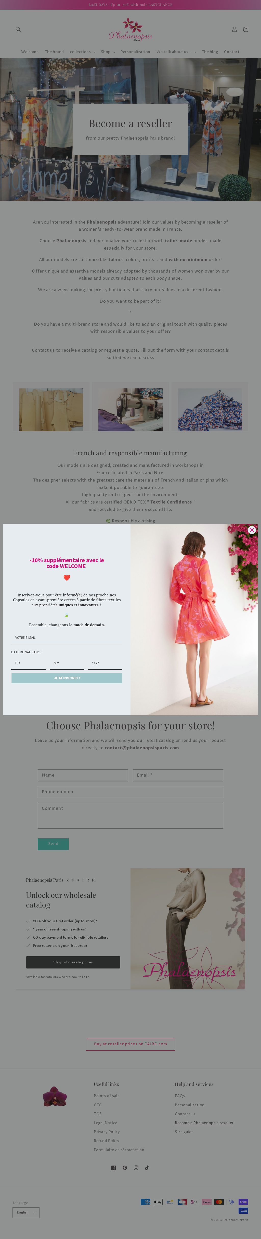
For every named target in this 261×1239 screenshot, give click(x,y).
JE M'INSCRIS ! (67, 678)
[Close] (252, 530)
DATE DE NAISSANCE (26, 652)
